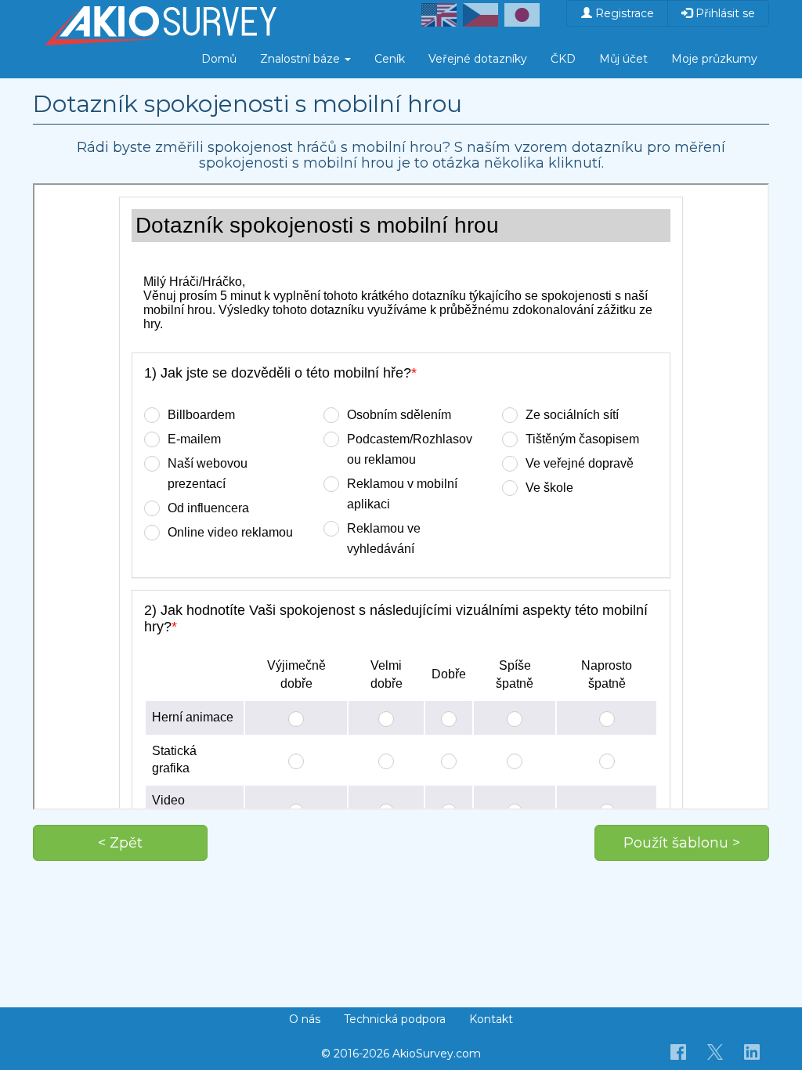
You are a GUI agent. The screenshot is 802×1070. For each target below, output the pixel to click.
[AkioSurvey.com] (160, 19)
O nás (304, 1019)
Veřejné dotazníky (477, 59)
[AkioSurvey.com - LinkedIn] (752, 1051)
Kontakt (491, 1019)
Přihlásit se (723, 13)
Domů (219, 59)
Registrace (623, 13)
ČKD (563, 59)
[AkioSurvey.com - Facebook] (678, 1051)
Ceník (389, 59)
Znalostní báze (301, 59)
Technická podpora (395, 1019)
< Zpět (120, 842)
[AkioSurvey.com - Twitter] (715, 1051)
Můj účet (623, 59)
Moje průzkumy (714, 59)
